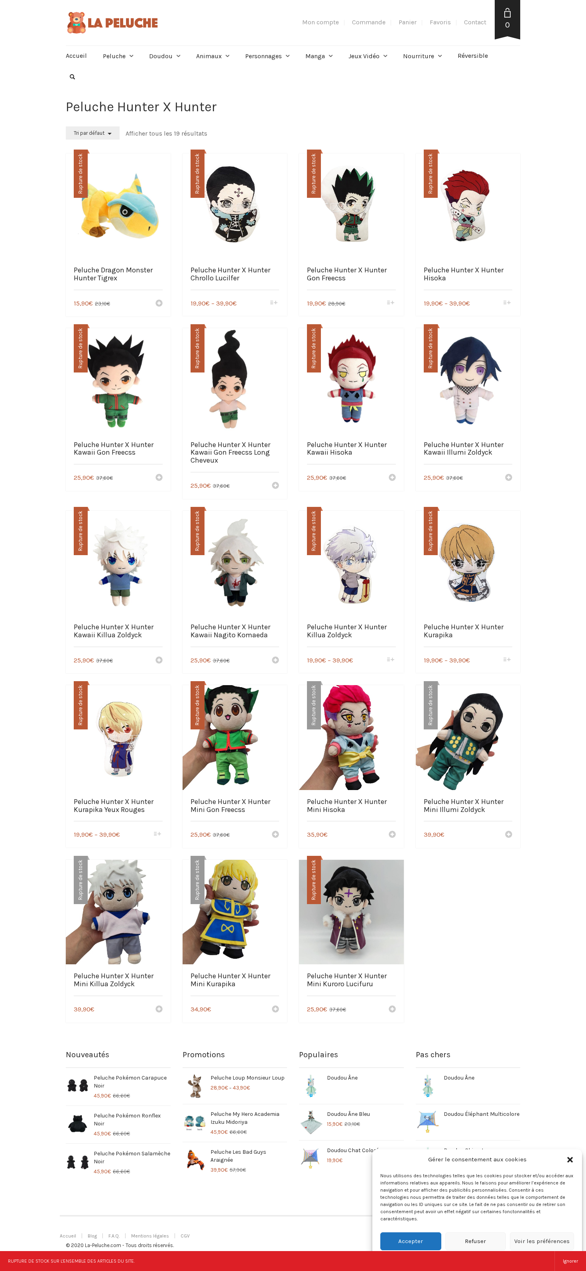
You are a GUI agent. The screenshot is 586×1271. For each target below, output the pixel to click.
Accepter (410, 1241)
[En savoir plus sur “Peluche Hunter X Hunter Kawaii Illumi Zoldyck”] (508, 478)
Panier (408, 22)
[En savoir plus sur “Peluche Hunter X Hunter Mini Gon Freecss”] (275, 835)
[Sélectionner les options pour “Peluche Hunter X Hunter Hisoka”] (507, 303)
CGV (185, 1236)
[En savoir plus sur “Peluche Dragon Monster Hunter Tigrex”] (159, 304)
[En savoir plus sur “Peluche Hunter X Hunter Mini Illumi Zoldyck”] (508, 835)
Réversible (473, 55)
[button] (570, 1160)
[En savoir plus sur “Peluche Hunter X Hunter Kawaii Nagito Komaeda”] (275, 661)
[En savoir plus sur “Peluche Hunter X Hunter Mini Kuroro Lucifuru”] (392, 1010)
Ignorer (570, 1261)
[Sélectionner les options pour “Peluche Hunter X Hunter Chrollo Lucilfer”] (274, 303)
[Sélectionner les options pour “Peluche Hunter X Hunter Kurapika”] (507, 660)
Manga (315, 56)
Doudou (161, 56)
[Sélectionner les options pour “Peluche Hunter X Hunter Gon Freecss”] (390, 303)
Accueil (76, 55)
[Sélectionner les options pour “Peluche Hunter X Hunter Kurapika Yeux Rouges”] (157, 834)
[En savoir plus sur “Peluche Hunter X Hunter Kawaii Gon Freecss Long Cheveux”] (275, 486)
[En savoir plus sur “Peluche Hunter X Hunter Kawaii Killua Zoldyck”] (159, 661)
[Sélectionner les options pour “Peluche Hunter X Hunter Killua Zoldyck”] (390, 660)
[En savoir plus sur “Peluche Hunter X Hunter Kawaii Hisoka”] (392, 478)
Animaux (209, 56)
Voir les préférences (542, 1241)
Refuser (475, 1241)
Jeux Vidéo (364, 56)
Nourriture (418, 56)
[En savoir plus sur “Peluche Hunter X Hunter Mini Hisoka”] (392, 835)
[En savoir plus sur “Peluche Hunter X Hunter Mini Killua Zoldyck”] (159, 1010)
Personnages (263, 56)
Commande (368, 22)
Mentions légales (150, 1236)
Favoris (440, 22)
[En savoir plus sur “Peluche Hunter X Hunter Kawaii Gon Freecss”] (159, 478)
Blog (92, 1236)
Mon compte (320, 22)
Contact (475, 22)
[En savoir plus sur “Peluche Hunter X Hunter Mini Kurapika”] (275, 1010)
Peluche (114, 56)
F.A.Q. (114, 1236)
